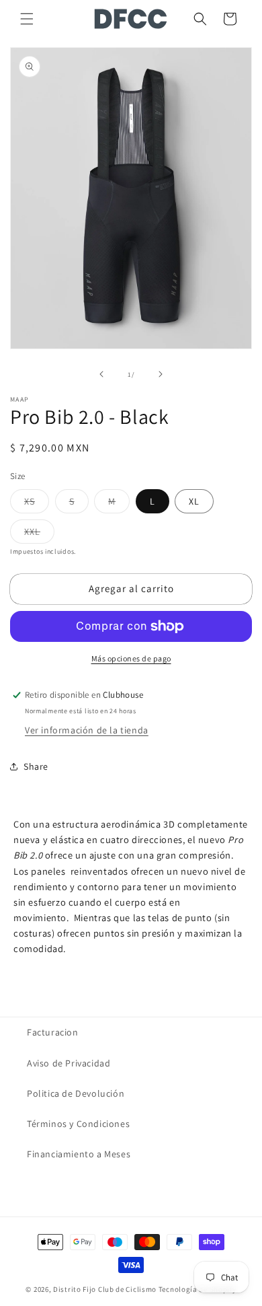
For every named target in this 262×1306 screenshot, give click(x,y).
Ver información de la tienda (86, 730)
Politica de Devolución (75, 1093)
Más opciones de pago (131, 658)
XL (194, 501)
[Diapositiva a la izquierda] (101, 374)
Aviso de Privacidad (68, 1063)
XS (36, 504)
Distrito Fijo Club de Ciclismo (105, 1289)
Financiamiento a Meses (78, 1154)
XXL (39, 534)
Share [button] (36, 766)
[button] (27, 19)
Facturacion (53, 1032)
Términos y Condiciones (78, 1124)
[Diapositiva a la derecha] (160, 374)
